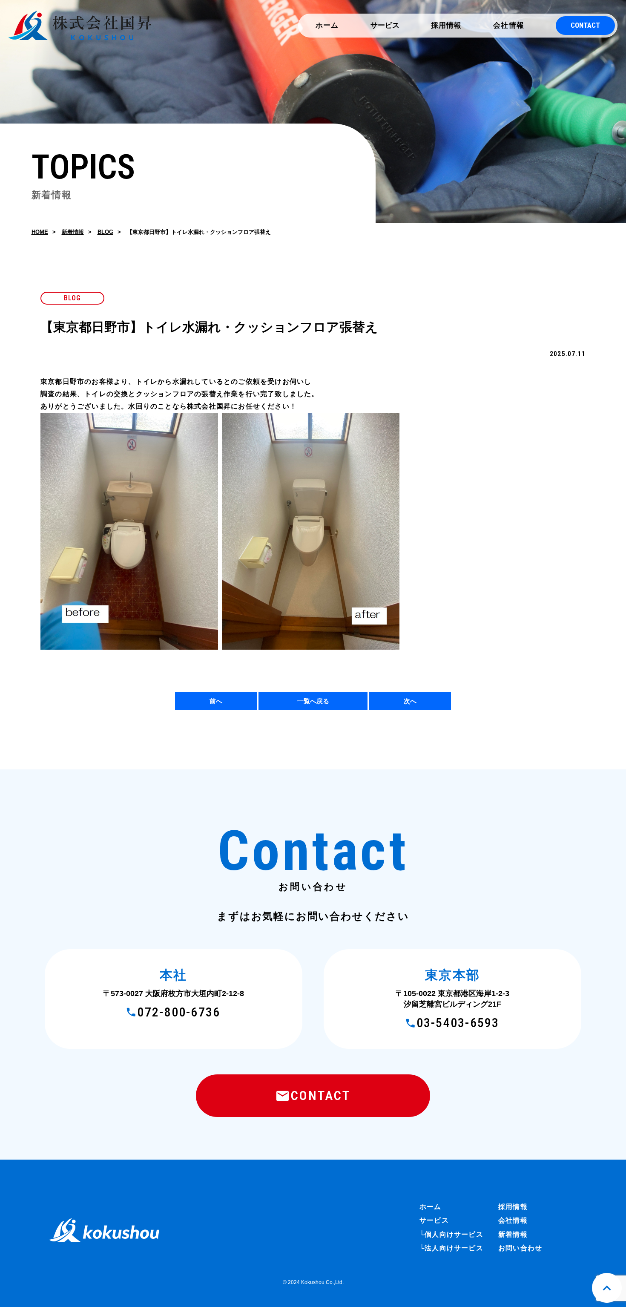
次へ (410, 701)
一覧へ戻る (313, 701)
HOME (40, 232)
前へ (216, 701)
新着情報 (73, 232)
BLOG (105, 232)
